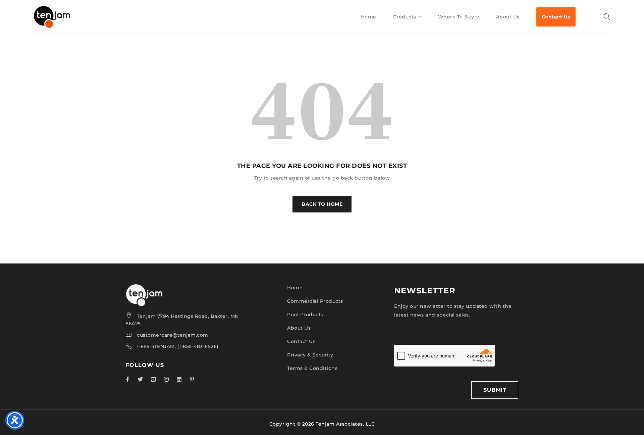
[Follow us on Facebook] (127, 379)
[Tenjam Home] (144, 288)
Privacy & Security (310, 355)
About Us (299, 328)
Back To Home (322, 204)
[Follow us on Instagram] (166, 379)
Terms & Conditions (312, 368)
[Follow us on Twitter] (140, 379)
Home (295, 288)
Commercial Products (315, 301)
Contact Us (301, 341)
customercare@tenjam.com (172, 335)
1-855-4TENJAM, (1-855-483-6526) (178, 346)
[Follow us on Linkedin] (179, 379)
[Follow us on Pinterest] (192, 379)
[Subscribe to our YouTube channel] (153, 379)
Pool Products (305, 314)
